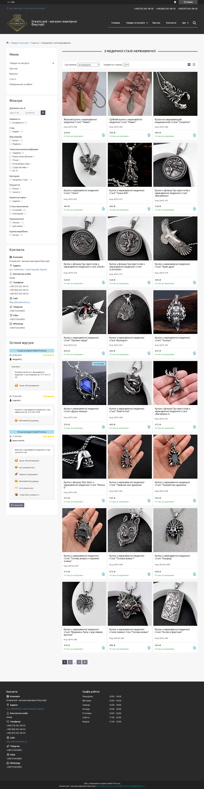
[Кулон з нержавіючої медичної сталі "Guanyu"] (175, 312)
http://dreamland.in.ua (19, 302)
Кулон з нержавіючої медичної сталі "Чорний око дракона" (172, 483)
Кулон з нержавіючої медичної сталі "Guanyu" (172, 339)
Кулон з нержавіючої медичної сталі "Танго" (81, 191)
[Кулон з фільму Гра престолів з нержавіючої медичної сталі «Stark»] (84, 238)
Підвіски (35, 43)
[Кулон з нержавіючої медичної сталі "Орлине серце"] (84, 312)
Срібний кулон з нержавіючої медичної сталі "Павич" (125, 120)
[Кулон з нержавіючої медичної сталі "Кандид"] (175, 530)
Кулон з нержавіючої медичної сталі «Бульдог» (126, 339)
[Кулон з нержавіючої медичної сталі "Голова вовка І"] (130, 530)
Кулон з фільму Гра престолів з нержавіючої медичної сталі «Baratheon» (172, 193)
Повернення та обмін (20, 84)
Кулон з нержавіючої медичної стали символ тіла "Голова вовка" (129, 630)
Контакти (171, 23)
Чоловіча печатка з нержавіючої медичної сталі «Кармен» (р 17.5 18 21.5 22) (32, 374)
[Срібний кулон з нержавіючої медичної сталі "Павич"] (130, 94)
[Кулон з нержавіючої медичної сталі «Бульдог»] (130, 312)
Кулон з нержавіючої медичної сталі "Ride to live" (126, 410)
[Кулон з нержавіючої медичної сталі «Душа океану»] (84, 383)
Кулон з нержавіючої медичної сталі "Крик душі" (172, 265)
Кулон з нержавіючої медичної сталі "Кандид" (172, 557)
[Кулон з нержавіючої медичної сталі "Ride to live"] (130, 383)
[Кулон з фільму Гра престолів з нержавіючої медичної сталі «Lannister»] (130, 238)
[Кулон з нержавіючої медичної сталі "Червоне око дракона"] (130, 457)
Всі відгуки (17, 505)
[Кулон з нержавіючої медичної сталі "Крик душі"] (175, 238)
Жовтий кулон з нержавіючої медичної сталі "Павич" (80, 120)
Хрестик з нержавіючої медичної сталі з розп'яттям (32, 451)
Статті (12, 79)
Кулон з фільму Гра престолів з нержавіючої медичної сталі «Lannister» (127, 267)
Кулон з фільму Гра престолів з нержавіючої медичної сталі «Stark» (84, 265)
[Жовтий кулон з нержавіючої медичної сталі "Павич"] (84, 94)
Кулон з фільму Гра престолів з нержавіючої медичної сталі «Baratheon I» (172, 411)
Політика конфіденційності (133, 786)
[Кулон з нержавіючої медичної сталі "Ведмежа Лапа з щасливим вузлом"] (84, 604)
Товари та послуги (135, 23)
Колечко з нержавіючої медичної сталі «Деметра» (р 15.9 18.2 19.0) (32, 411)
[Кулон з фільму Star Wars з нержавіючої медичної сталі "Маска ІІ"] (84, 457)
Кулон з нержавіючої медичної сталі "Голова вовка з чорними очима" (81, 558)
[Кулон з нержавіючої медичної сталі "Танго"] (84, 165)
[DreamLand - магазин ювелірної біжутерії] (17, 23)
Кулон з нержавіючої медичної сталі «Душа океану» (81, 410)
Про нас (156, 23)
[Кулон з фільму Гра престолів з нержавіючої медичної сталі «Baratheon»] (175, 165)
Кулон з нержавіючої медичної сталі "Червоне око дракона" (126, 483)
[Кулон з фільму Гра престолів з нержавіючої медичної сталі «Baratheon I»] (175, 383)
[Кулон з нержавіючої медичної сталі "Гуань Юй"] (130, 165)
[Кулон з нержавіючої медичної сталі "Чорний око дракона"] (175, 457)
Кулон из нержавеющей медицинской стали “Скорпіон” (173, 120)
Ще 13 (15, 170)
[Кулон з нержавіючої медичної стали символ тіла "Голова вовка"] (130, 604)
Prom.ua (116, 783)
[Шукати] (194, 23)
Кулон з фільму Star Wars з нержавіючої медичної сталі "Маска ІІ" (84, 485)
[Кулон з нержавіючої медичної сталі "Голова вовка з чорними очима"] (84, 530)
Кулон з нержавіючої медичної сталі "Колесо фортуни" (172, 630)
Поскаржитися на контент (108, 786)
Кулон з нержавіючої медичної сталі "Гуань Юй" (126, 191)
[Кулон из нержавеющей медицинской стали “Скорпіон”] (175, 94)
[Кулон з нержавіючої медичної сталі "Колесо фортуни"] (175, 604)
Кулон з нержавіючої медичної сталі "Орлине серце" (81, 339)
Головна (115, 23)
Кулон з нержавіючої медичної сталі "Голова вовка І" (126, 557)
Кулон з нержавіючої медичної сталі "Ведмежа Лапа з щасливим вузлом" (83, 632)
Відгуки (13, 73)
